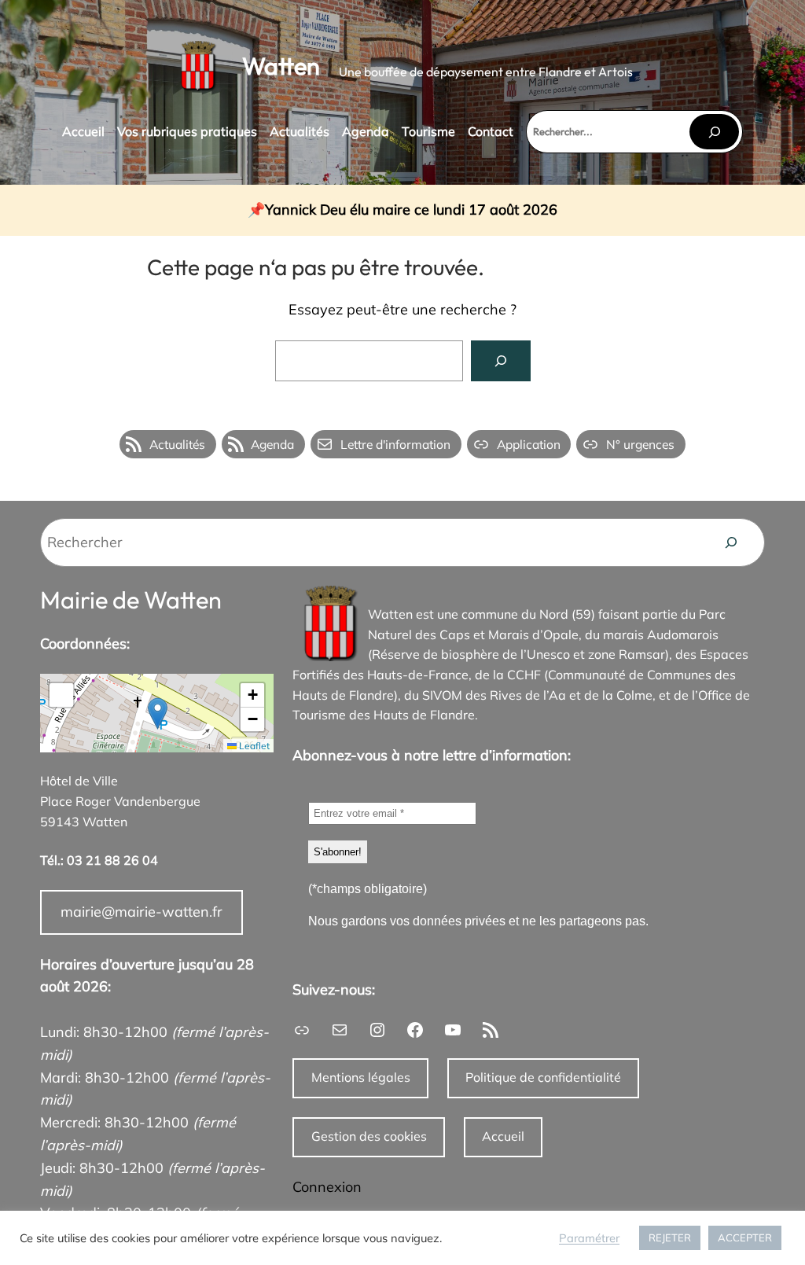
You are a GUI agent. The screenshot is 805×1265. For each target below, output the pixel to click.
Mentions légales (360, 1077)
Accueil (503, 1136)
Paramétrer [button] (589, 1238)
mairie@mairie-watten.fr (141, 912)
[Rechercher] (713, 131)
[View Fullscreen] (61, 695)
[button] (157, 713)
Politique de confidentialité (543, 1077)
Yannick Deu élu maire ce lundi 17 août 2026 (411, 210)
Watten (281, 65)
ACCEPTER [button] (745, 1237)
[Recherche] (731, 542)
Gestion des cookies (369, 1136)
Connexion (327, 1187)
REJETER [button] (670, 1237)
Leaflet (253, 746)
